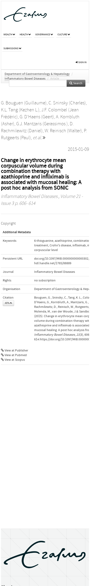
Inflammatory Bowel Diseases (25, 78)
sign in (82, 62)
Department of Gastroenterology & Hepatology (37, 74)
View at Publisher (16, 350)
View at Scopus (14, 360)
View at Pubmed (15, 355)
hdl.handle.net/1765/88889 (52, 263)
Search (77, 83)
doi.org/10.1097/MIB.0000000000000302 (61, 259)
